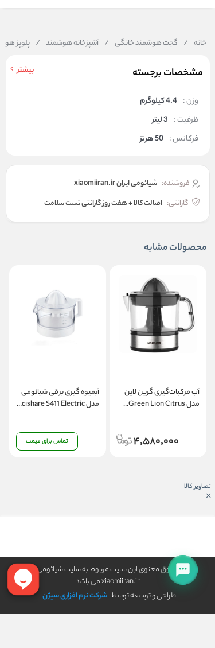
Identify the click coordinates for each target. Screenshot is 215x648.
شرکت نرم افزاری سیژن (74, 596)
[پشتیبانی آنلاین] (183, 570)
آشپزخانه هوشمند (67, 43)
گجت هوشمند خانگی (141, 43)
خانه (194, 43)
